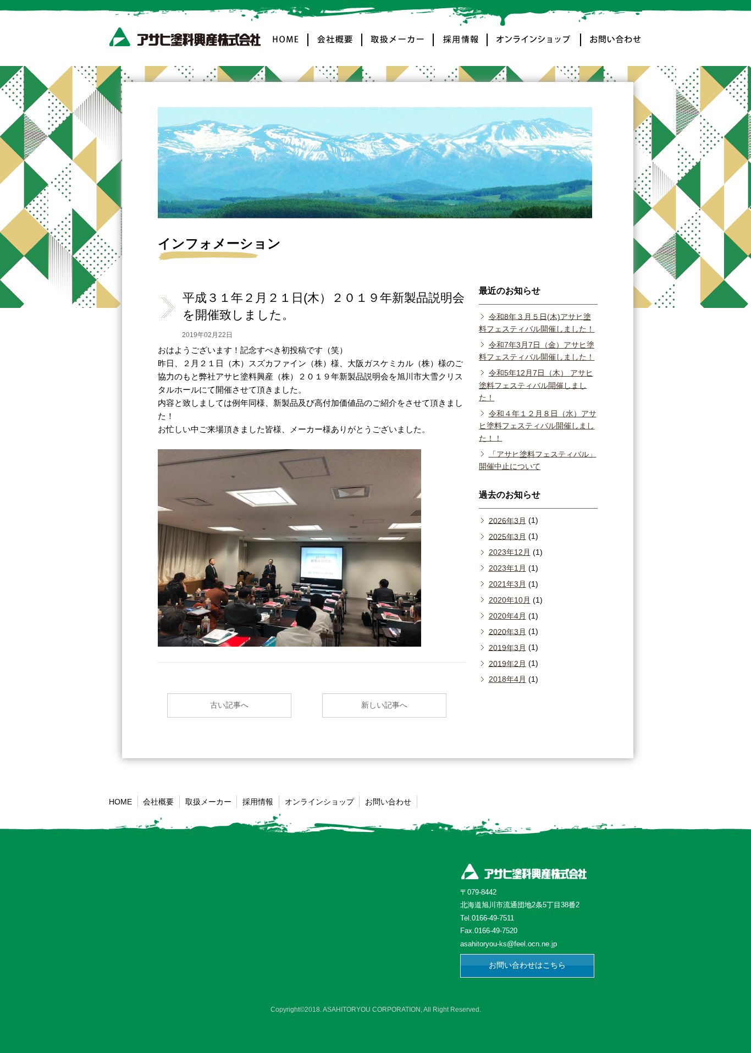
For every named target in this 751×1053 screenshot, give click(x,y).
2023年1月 (507, 568)
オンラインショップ (534, 46)
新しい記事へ (384, 705)
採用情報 (461, 46)
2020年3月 (507, 631)
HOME (287, 46)
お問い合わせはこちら (527, 965)
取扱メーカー (398, 46)
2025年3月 (507, 536)
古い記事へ (229, 705)
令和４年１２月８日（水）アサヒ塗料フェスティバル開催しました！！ (537, 426)
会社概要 (335, 46)
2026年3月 (507, 520)
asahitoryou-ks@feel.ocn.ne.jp (508, 944)
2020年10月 (509, 600)
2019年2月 (507, 663)
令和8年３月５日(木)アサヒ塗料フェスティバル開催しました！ (536, 322)
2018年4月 (507, 679)
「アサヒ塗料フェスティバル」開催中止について (537, 459)
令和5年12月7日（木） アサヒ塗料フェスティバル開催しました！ (536, 385)
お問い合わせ (611, 46)
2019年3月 (507, 647)
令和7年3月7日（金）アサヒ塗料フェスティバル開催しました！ (536, 350)
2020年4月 (507, 615)
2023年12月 (509, 552)
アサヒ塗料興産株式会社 (187, 39)
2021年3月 (507, 584)
